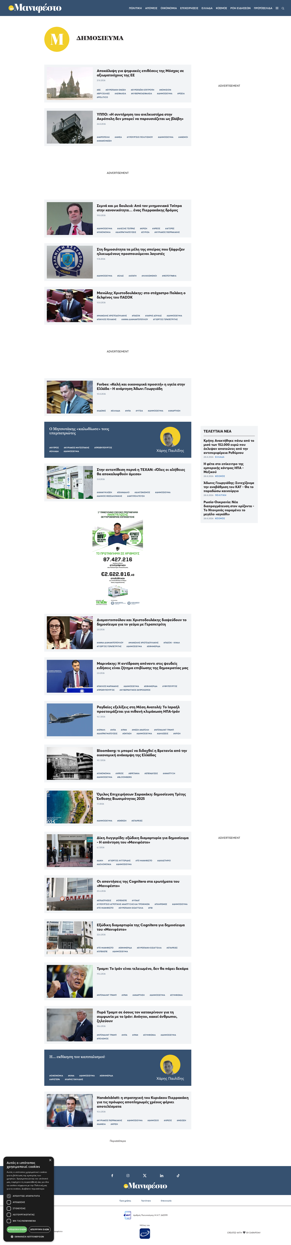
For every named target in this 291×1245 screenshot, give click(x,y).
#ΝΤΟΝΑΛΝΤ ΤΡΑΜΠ (164, 730)
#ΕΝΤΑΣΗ (127, 733)
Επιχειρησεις (189, 8)
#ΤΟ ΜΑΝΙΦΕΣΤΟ (144, 860)
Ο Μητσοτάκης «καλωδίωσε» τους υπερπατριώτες (79, 431)
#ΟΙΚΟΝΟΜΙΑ (103, 232)
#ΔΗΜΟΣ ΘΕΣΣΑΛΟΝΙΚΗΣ (109, 496)
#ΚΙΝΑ (71, 1075)
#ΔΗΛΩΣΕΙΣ (162, 733)
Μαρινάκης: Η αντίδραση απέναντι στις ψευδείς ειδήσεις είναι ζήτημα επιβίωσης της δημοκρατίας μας (142, 665)
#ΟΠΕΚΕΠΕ (121, 900)
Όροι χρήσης (125, 1200)
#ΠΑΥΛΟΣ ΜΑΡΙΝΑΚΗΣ (108, 686)
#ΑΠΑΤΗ (133, 275)
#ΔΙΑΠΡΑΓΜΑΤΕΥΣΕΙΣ (126, 232)
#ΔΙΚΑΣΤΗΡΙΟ (164, 860)
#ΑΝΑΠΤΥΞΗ (169, 773)
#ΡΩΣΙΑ (181, 93)
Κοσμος (221, 8)
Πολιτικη (135, 8)
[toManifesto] (35, 7)
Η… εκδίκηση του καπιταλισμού (77, 1057)
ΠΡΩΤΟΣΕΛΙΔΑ (263, 8)
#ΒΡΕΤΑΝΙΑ (133, 773)
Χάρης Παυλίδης (170, 450)
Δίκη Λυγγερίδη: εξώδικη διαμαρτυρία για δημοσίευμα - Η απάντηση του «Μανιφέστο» (143, 840)
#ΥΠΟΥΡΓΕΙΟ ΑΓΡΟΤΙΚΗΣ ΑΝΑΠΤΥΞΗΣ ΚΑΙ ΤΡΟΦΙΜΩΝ (123, 904)
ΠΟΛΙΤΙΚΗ (220, 495)
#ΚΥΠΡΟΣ (54, 447)
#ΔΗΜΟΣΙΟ (153, 1120)
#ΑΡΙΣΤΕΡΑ (54, 1079)
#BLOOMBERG (124, 777)
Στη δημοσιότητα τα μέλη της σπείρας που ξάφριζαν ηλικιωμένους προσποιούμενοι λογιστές (141, 251)
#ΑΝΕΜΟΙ (183, 137)
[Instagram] (127, 1175)
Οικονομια (169, 8)
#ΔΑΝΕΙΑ (101, 1124)
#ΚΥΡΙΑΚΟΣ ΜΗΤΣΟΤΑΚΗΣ (76, 447)
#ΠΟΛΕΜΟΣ (102, 1038)
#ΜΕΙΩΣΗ (181, 1120)
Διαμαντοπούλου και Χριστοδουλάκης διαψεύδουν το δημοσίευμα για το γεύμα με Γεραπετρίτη (142, 622)
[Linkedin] (161, 1175)
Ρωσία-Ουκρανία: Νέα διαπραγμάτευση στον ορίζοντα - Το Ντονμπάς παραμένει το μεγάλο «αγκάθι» (229, 508)
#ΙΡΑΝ (124, 730)
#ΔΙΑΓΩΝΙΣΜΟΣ (142, 492)
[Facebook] (112, 1175)
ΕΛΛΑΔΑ (219, 457)
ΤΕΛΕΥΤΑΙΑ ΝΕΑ (217, 431)
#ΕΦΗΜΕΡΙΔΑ (153, 646)
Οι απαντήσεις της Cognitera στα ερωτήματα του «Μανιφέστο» (138, 883)
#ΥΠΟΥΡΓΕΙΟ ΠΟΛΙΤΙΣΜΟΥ (140, 137)
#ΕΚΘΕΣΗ (121, 820)
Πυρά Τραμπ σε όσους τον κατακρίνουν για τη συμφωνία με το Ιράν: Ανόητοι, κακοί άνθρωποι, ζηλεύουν (137, 1016)
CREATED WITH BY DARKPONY (244, 1232)
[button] (29, 1236)
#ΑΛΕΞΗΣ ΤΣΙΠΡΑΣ (126, 228)
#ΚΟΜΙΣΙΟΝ (165, 90)
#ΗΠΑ (128, 410)
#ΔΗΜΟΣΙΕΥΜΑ (164, 93)
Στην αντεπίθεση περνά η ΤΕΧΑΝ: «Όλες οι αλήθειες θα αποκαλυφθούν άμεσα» (141, 471)
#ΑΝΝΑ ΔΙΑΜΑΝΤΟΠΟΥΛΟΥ (134, 319)
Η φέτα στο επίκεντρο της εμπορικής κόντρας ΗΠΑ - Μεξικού (224, 468)
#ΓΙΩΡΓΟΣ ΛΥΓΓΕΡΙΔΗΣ (119, 860)
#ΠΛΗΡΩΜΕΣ (161, 904)
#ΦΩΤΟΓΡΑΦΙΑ (169, 275)
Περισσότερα (118, 1141)
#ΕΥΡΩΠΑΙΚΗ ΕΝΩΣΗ (116, 90)
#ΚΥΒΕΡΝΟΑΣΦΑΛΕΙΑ (141, 93)
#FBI (150, 908)
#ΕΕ (99, 90)
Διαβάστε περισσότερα (33, 1188)
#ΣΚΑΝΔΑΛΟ (123, 492)
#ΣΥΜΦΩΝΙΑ (176, 995)
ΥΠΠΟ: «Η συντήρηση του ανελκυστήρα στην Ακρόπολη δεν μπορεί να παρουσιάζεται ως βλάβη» (140, 116)
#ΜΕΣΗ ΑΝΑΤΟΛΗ (140, 730)
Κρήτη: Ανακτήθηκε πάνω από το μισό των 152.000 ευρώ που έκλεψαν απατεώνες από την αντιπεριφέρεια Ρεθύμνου (229, 447)
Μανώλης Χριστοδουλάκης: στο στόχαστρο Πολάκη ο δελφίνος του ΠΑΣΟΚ (141, 295)
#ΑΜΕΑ (118, 137)
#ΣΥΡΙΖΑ (145, 232)
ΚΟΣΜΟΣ (220, 476)
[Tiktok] (178, 1175)
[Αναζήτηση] (283, 8)
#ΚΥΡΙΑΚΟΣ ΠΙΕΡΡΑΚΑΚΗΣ (167, 232)
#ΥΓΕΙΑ (139, 410)
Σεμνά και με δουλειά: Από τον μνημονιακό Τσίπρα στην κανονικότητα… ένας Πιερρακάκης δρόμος (139, 207)
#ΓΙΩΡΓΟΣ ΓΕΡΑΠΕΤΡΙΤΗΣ (165, 319)
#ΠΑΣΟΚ (136, 315)
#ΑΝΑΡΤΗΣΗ (174, 410)
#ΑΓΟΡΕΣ (169, 228)
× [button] (50, 1160)
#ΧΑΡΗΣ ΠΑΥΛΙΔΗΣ (74, 1079)
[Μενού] (277, 8)
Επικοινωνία (166, 1200)
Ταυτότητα (146, 1200)
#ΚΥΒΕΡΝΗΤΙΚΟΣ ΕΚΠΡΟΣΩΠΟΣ (135, 690)
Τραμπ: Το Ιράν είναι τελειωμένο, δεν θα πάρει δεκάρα (142, 968)
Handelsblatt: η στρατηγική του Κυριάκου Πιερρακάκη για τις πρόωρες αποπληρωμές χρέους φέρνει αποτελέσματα (143, 1102)
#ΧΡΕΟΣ (156, 228)
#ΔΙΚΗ (100, 860)
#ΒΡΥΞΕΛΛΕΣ (103, 93)
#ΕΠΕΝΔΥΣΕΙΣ (151, 773)
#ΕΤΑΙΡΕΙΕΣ (137, 820)
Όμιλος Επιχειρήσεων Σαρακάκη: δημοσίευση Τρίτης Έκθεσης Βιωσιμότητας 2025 (141, 796)
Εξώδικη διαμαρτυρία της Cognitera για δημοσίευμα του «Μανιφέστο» (141, 927)
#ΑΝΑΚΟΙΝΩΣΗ (104, 141)
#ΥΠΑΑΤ (136, 900)
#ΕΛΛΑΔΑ (115, 410)
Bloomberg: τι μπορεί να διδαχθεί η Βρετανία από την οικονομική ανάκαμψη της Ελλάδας (142, 752)
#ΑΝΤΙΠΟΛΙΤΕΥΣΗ (136, 496)
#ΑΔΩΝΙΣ (101, 410)
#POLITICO (102, 97)
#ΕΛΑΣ (120, 275)
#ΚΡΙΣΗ (143, 228)
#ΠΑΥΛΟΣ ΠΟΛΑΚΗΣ (106, 319)
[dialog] (28, 1199)
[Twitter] (145, 1175)
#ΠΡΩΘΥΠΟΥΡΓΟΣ (103, 447)
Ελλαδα (207, 8)
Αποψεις (151, 8)
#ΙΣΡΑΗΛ (101, 730)
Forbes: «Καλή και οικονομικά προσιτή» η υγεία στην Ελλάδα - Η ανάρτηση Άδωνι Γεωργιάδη (141, 386)
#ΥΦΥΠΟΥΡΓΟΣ (169, 686)
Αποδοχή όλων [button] (17, 1229)
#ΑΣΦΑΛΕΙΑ (120, 93)
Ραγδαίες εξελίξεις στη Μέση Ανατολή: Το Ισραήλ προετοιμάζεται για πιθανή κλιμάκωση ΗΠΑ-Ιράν (138, 709)
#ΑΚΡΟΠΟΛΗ (103, 137)
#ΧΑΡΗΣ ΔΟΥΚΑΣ (153, 315)
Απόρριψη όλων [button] (39, 1229)
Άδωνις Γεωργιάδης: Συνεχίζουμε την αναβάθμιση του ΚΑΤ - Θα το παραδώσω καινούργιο (229, 487)
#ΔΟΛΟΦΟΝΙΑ (104, 864)
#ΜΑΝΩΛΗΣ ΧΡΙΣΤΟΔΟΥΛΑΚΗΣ (112, 315)
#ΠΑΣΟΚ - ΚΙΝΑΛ (172, 642)
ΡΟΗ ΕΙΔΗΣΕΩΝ (240, 8)
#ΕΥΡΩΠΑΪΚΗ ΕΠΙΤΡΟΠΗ (142, 90)
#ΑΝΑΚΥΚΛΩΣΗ (104, 492)
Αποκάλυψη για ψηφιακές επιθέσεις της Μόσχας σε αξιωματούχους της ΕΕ (140, 72)
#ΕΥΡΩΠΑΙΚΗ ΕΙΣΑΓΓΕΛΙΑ (131, 908)
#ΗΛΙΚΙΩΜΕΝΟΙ (149, 275)
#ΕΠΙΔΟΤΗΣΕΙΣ (104, 900)
